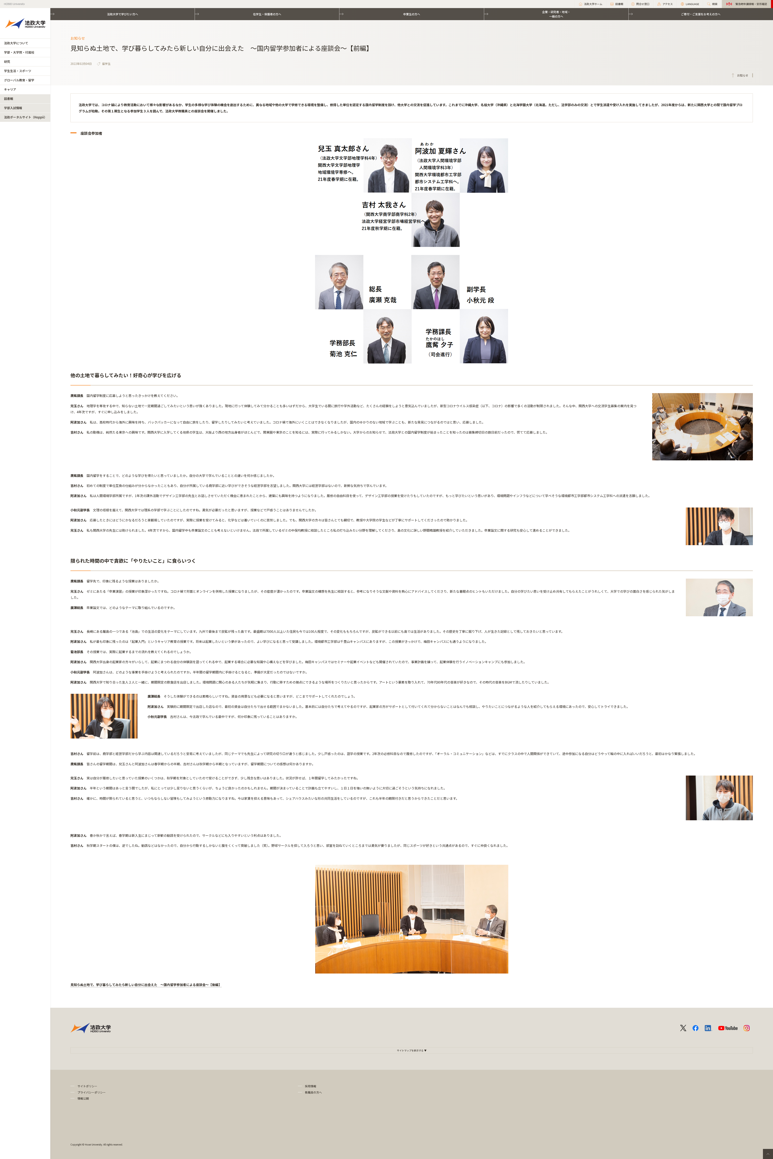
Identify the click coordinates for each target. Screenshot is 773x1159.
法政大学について (16, 43)
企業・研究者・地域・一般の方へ (556, 14)
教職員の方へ (313, 1092)
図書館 (8, 98)
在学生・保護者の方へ (267, 14)
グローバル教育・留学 (19, 80)
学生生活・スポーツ (17, 71)
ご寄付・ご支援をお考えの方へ (700, 14)
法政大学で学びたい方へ (122, 14)
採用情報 (310, 1086)
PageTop (768, 1154)
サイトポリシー (87, 1086)
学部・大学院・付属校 (19, 52)
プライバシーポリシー (92, 1092)
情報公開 (83, 1098)
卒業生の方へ (411, 14)
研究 (7, 61)
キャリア (10, 89)
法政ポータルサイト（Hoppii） (25, 117)
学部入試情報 (13, 108)
